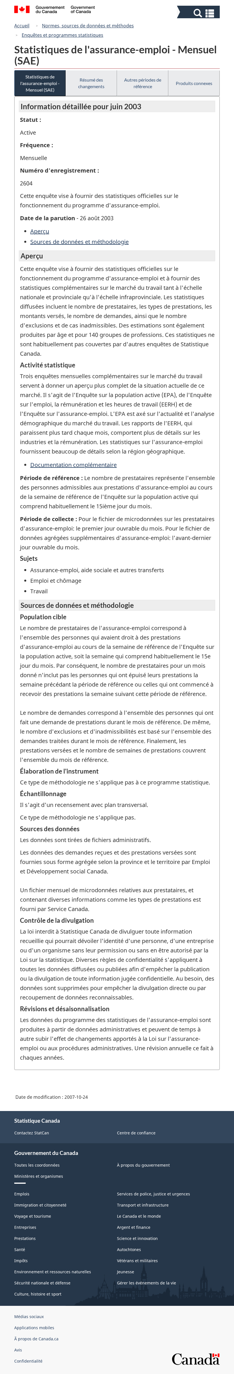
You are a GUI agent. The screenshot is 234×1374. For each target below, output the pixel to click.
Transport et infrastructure (143, 1205)
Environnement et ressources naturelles (52, 1271)
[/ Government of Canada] (54, 10)
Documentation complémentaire (73, 465)
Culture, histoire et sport (37, 1294)
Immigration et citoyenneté (40, 1205)
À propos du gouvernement (143, 1165)
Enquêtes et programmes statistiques (62, 35)
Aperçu (39, 231)
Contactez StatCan (31, 1133)
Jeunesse (125, 1271)
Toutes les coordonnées (37, 1165)
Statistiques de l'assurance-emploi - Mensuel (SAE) (40, 83)
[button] (199, 13)
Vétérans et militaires (137, 1260)
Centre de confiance (136, 1133)
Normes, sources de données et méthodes (88, 26)
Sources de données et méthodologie (79, 242)
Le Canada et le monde (139, 1216)
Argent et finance (133, 1227)
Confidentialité (28, 1361)
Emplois (21, 1194)
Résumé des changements (91, 83)
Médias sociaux (29, 1316)
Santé (19, 1249)
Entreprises (25, 1227)
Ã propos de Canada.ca (36, 1338)
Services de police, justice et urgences (153, 1194)
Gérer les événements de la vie (146, 1283)
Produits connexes (194, 83)
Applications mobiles (34, 1327)
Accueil (21, 26)
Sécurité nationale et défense (42, 1283)
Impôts (21, 1260)
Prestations (25, 1238)
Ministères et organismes (38, 1176)
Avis (18, 1350)
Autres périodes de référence (142, 83)
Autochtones (129, 1249)
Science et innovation (137, 1238)
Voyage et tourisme (32, 1216)
